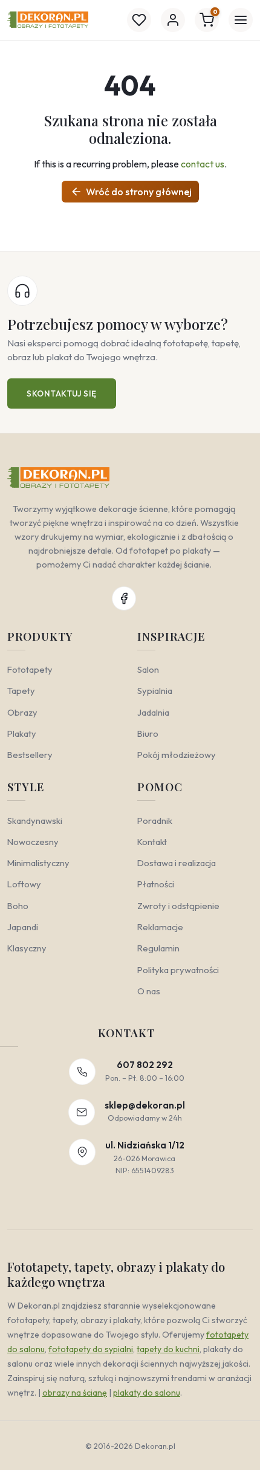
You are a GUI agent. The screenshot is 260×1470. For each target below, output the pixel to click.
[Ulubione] (139, 20)
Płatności (155, 884)
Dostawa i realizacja (176, 863)
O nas (148, 991)
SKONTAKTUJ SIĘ (62, 393)
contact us (202, 164)
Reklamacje (160, 927)
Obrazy (22, 712)
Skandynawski (34, 820)
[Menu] (241, 20)
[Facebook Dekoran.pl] (124, 598)
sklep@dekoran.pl (145, 1105)
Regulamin (158, 948)
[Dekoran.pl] (47, 19)
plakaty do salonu (146, 1392)
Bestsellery (30, 754)
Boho (17, 905)
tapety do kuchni (168, 1349)
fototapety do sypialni (90, 1349)
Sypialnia (154, 690)
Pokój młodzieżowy (176, 754)
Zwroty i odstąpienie (178, 905)
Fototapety (30, 669)
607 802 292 (145, 1064)
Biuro (147, 733)
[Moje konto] (173, 20)
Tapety (21, 690)
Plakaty (21, 733)
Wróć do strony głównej (131, 192)
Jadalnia (153, 712)
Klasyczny (27, 948)
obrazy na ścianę (74, 1392)
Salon (148, 669)
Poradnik (154, 820)
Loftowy (24, 884)
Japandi (22, 927)
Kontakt (152, 841)
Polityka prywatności (178, 970)
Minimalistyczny (38, 863)
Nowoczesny (33, 841)
